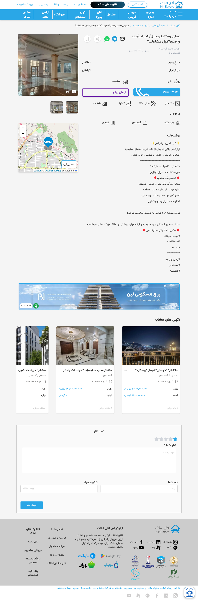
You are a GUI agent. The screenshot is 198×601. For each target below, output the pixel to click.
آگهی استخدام (80, 14)
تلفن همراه (90, 482)
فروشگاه (59, 15)
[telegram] (147, 595)
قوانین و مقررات (57, 538)
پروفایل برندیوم (33, 550)
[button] (48, 143)
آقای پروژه (99, 14)
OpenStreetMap (53, 170)
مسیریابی (68, 164)
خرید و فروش (132, 14)
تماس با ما (57, 529)
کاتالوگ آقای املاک (33, 531)
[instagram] (175, 595)
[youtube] (129, 595)
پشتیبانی (43, 4)
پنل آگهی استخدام (33, 573)
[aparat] (138, 595)
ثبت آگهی (137, 4)
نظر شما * (170, 445)
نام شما (173, 482)
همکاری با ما (80, 4)
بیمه (65, 4)
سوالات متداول (57, 546)
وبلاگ (56, 4)
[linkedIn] (166, 595)
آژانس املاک (45, 14)
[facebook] (156, 595)
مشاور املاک (27, 14)
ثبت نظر (32, 505)
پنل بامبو (33, 542)
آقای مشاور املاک (107, 4)
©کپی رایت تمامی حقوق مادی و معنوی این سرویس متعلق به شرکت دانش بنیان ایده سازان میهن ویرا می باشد (118, 588)
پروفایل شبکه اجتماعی (33, 560)
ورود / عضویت (25, 4)
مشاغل (111, 15)
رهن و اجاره (150, 14)
